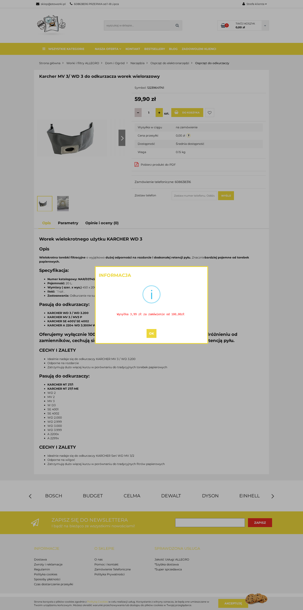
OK (151, 333)
